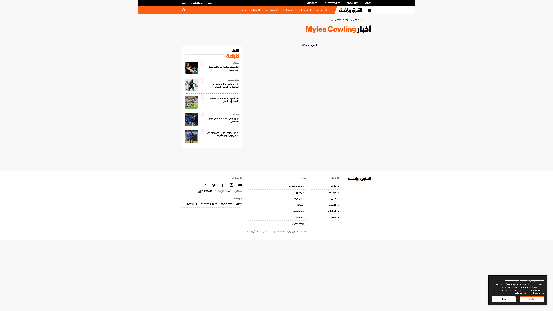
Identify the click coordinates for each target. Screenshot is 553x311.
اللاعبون (274, 10)
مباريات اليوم (197, 3)
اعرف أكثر (503, 299)
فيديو (243, 10)
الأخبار (324, 10)
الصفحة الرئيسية (365, 19)
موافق (532, 299)
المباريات (255, 10)
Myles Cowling (342, 19)
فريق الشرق (298, 211)
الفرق (290, 10)
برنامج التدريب (298, 223)
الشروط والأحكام (297, 198)
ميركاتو (236, 63)
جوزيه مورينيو (233, 80)
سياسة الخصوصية (296, 186)
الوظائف (300, 217)
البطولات (307, 10)
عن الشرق (299, 192)
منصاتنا (300, 205)
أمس (210, 3)
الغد (184, 3)
